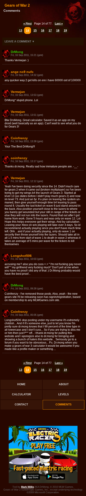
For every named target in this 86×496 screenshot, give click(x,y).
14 (27, 30)
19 (65, 30)
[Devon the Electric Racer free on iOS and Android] (43, 482)
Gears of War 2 (17, 5)
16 (42, 30)
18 (57, 30)
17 (50, 30)
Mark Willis (27, 486)
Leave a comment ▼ (20, 41)
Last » (59, 23)
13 (20, 30)
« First (27, 23)
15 (35, 30)
